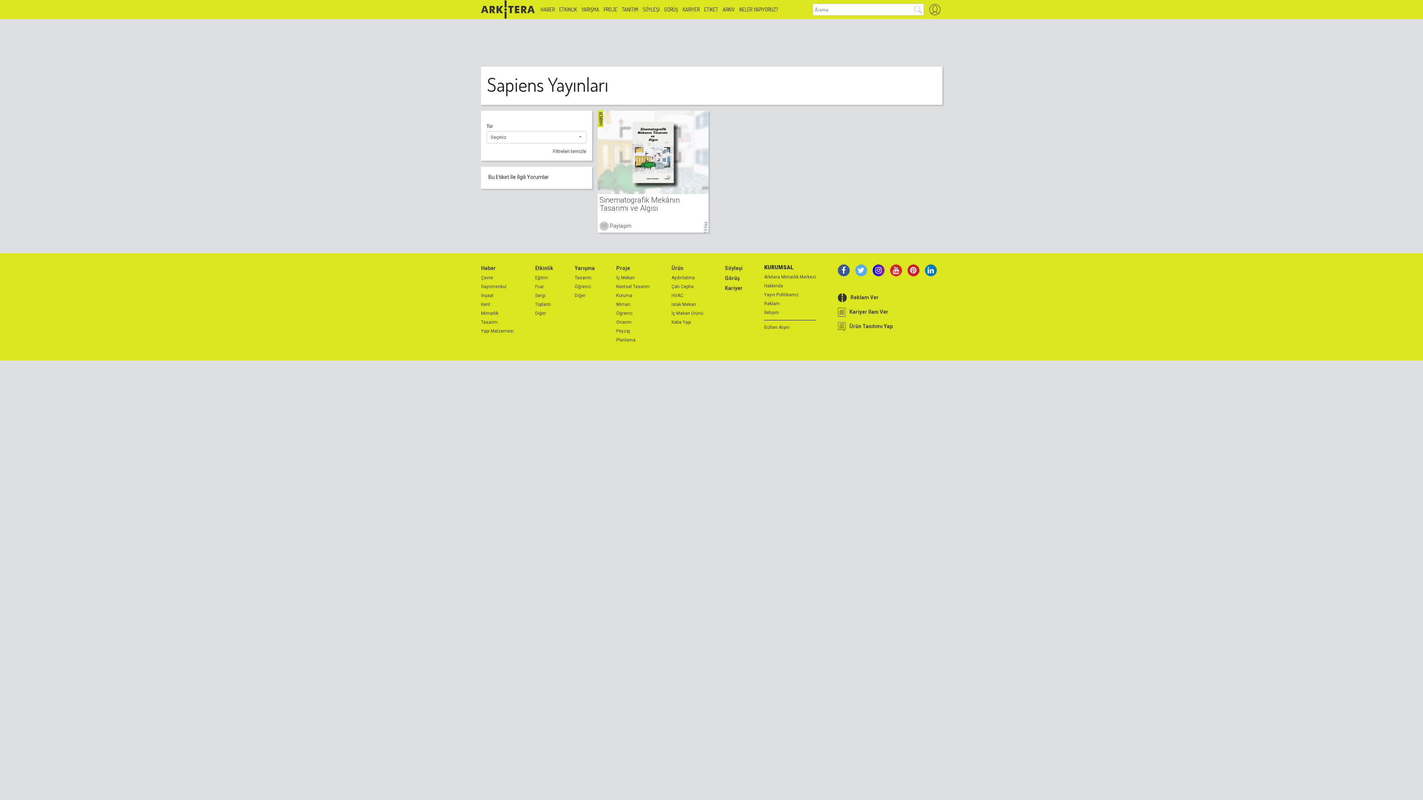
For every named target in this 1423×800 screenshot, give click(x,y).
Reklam (772, 303)
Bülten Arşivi (777, 327)
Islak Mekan (683, 304)
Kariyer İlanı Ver (868, 312)
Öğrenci (583, 286)
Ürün (677, 268)
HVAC (677, 295)
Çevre (487, 277)
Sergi (540, 295)
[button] (537, 137)
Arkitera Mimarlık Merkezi (790, 277)
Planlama (626, 340)
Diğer (540, 313)
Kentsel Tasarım (633, 286)
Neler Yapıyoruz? (758, 9)
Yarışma (590, 9)
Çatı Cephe (682, 286)
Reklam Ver (864, 297)
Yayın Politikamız (781, 294)
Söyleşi (651, 9)
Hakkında (773, 286)
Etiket (711, 9)
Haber (548, 9)
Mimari (623, 304)
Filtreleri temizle (569, 151)
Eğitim (541, 277)
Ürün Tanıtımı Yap (871, 326)
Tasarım (489, 322)
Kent (485, 304)
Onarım (623, 322)
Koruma (624, 295)
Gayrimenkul (494, 286)
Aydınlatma (683, 277)
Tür (490, 126)
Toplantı (543, 304)
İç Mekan (625, 277)
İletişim (771, 312)
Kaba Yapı (681, 322)
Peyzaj (623, 331)
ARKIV (729, 9)
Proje (610, 9)
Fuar (539, 286)
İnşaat (487, 295)
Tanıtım (630, 9)
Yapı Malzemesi (497, 331)
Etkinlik (568, 9)
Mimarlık (489, 313)
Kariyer (691, 9)
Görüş (671, 9)
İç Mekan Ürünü (687, 313)
